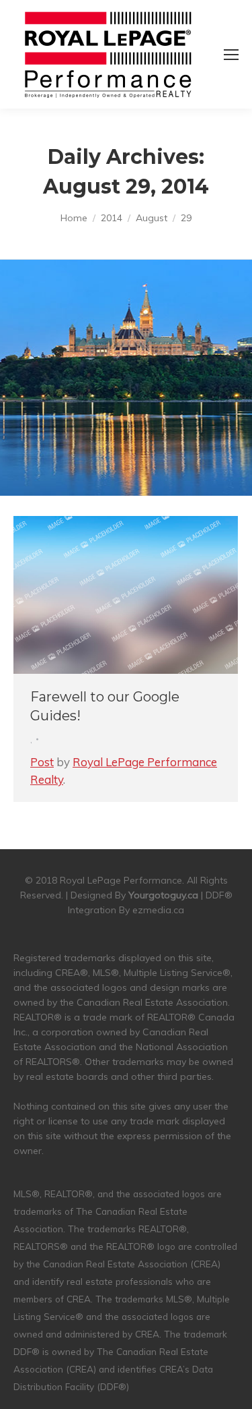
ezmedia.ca (158, 910)
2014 (111, 218)
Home (73, 218)
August (151, 218)
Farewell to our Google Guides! (104, 706)
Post (42, 762)
